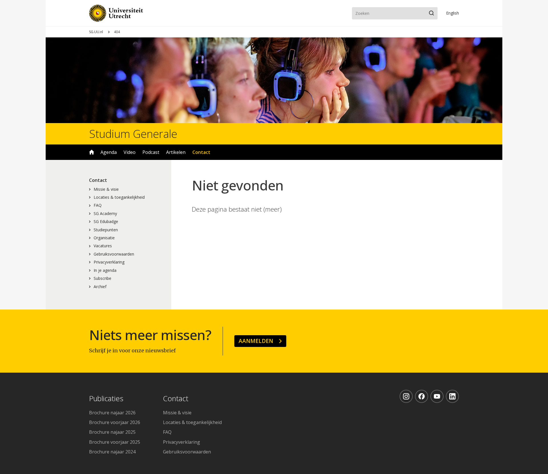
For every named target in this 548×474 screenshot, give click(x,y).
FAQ (98, 205)
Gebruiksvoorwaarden (114, 254)
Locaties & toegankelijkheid (119, 197)
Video (130, 152)
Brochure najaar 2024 (112, 452)
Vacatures (103, 245)
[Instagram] (406, 396)
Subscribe (102, 278)
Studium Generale (133, 133)
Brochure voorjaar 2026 (114, 422)
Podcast (150, 152)
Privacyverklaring (109, 262)
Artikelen (176, 152)
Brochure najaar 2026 (112, 412)
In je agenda (105, 270)
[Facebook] (421, 396)
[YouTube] (437, 396)
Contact (201, 152)
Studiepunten (106, 229)
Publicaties (106, 398)
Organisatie (104, 237)
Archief (100, 286)
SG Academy (105, 213)
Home (91, 152)
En (452, 13)
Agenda (108, 152)
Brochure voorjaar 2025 (114, 442)
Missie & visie (106, 189)
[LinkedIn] (452, 396)
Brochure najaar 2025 (112, 432)
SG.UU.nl (96, 31)
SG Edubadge (106, 221)
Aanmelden (256, 341)
